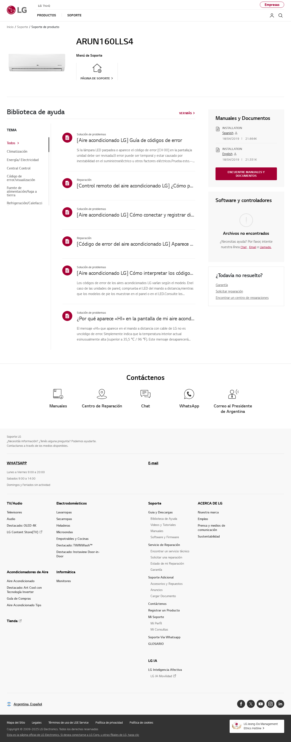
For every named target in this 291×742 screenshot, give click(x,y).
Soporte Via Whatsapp (164, 637)
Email (252, 247)
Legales (37, 722)
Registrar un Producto (164, 610)
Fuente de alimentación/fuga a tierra (22, 191)
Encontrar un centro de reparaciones (242, 297)
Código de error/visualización (21, 178)
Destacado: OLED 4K (21, 525)
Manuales (157, 531)
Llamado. (265, 247)
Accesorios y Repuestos (167, 583)
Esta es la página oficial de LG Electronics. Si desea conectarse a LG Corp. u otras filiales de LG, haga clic (73, 735)
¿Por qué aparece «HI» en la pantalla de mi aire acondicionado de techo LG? (136, 318)
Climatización (17, 151)
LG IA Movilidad (161, 676)
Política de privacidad (109, 722)
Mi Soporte (156, 617)
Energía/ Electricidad (23, 160)
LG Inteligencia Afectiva (165, 669)
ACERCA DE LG (210, 503)
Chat (244, 247)
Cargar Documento (163, 596)
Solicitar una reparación (166, 557)
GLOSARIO (156, 643)
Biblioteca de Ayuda (164, 518)
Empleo (203, 519)
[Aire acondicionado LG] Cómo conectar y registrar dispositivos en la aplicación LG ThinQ (136, 214)
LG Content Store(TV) (22, 532)
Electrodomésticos (71, 503)
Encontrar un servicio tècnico (170, 551)
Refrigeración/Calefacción (24, 205)
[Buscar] (280, 15)
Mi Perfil (156, 623)
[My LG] (272, 15)
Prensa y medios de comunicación (211, 527)
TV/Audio (14, 503)
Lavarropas (64, 512)
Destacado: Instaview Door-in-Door (78, 554)
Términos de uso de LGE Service (68, 722)
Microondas (64, 532)
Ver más (185, 113)
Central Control (18, 168)
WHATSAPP (17, 463)
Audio (11, 519)
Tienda (12, 620)
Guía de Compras (19, 598)
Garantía (222, 285)
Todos (11, 143)
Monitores (63, 581)
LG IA (152, 660)
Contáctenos (157, 603)
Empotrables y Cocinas (72, 538)
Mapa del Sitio (16, 722)
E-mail (153, 463)
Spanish (227, 133)
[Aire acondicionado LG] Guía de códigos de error (129, 139)
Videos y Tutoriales (163, 524)
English (227, 153)
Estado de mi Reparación (167, 563)
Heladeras (63, 525)
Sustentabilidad (209, 536)
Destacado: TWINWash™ (74, 545)
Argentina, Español (28, 704)
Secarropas (64, 519)
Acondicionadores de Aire (27, 572)
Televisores (14, 512)
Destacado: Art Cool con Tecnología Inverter (24, 589)
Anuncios (157, 590)
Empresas (272, 4)
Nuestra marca (208, 512)
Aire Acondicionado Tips (24, 605)
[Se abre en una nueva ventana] (241, 704)
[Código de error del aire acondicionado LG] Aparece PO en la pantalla (136, 243)
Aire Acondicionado (21, 581)
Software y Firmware (165, 537)
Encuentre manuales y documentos (246, 174)
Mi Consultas (159, 629)
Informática (65, 572)
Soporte (154, 503)
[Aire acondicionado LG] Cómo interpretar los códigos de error (136, 272)
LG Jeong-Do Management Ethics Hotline (261, 726)
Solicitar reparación (229, 291)
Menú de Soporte (89, 55)
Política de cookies (141, 722)
